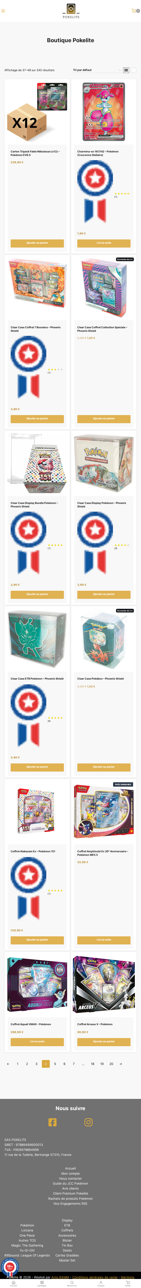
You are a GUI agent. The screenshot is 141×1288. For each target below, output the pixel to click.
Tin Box (67, 1245)
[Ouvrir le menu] (2, 11)
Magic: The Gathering (27, 1245)
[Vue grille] (126, 70)
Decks (67, 1250)
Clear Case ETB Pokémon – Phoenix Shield (37, 678)
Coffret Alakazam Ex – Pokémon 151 (33, 851)
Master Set (67, 1260)
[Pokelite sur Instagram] (88, 1122)
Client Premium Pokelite (70, 1193)
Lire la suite (104, 242)
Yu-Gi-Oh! (27, 1250)
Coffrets (67, 1230)
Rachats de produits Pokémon (70, 1198)
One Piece (27, 1235)
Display (67, 1220)
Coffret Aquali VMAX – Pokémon (31, 1024)
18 (92, 1064)
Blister (67, 1240)
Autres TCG (27, 1240)
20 (111, 1064)
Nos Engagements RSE (70, 1203)
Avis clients (70, 1188)
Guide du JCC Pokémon (70, 1183)
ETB (67, 1225)
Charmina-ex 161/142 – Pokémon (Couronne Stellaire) (98, 153)
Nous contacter (70, 1178)
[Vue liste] (134, 70)
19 (102, 1064)
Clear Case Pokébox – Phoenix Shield (100, 678)
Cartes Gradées (67, 1255)
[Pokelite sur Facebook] (52, 1122)
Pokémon (27, 1225)
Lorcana (27, 1230)
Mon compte (70, 1173)
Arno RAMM (60, 1277)
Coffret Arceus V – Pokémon (95, 1024)
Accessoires (67, 1235)
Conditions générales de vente (95, 1277)
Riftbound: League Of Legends (27, 1255)
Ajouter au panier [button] (37, 242)
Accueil (70, 1168)
